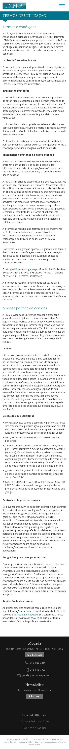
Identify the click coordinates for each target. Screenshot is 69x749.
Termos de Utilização (34, 715)
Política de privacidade (26, 614)
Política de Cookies (34, 727)
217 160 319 (37, 663)
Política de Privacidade (34, 721)
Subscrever (34, 696)
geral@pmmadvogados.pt (24, 269)
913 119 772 (37, 670)
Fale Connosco (34, 654)
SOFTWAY (35, 744)
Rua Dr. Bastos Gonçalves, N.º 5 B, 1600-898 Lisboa (34, 648)
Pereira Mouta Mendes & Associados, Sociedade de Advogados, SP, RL (14, 6)
